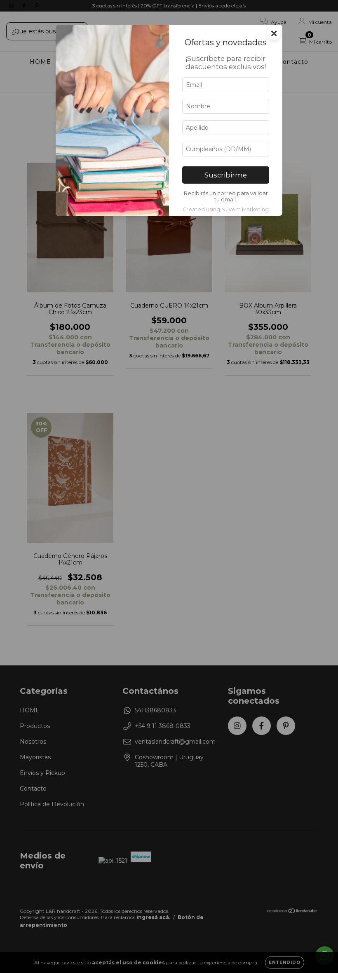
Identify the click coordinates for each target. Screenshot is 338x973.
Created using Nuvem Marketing (226, 209)
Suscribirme (225, 175)
